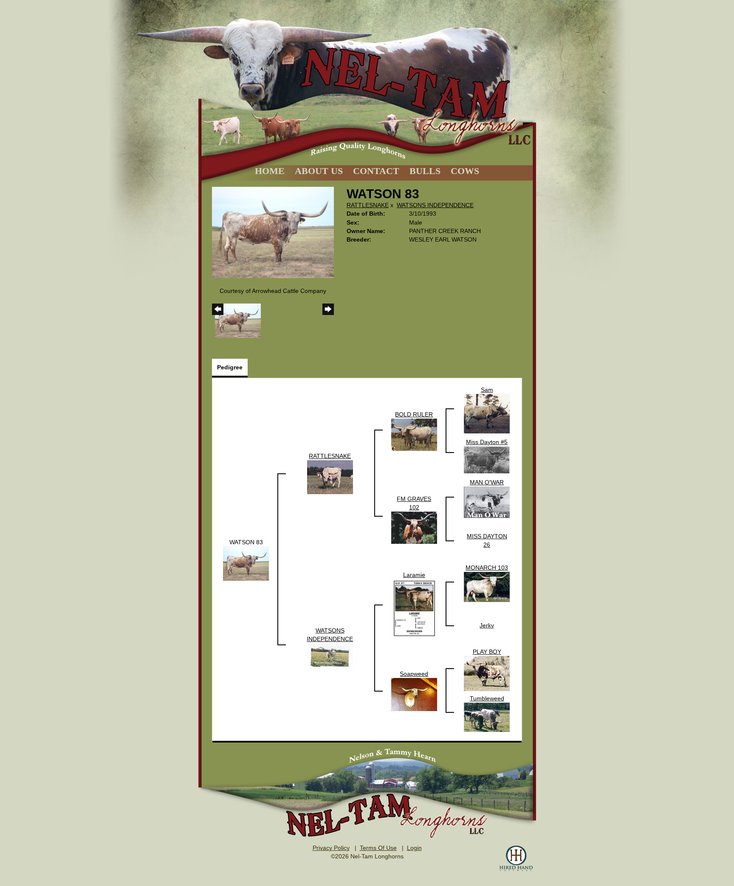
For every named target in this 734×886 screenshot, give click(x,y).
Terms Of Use (378, 847)
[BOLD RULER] (414, 434)
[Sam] (487, 413)
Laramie (414, 574)
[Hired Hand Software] (516, 858)
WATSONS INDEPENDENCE (435, 205)
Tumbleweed (487, 698)
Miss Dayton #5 (487, 442)
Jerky (487, 625)
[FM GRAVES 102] (414, 527)
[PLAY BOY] (487, 672)
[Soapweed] (414, 694)
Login (414, 847)
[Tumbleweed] (487, 717)
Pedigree (230, 367)
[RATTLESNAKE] (330, 476)
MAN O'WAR (487, 482)
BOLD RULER (414, 414)
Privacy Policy (331, 847)
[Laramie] (414, 608)
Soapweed (414, 673)
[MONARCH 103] (487, 586)
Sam (487, 389)
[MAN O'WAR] (487, 501)
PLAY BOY (487, 651)
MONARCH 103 (487, 567)
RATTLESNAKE (368, 205)
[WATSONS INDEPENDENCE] (330, 656)
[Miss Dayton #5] (487, 459)
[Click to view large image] (273, 231)
